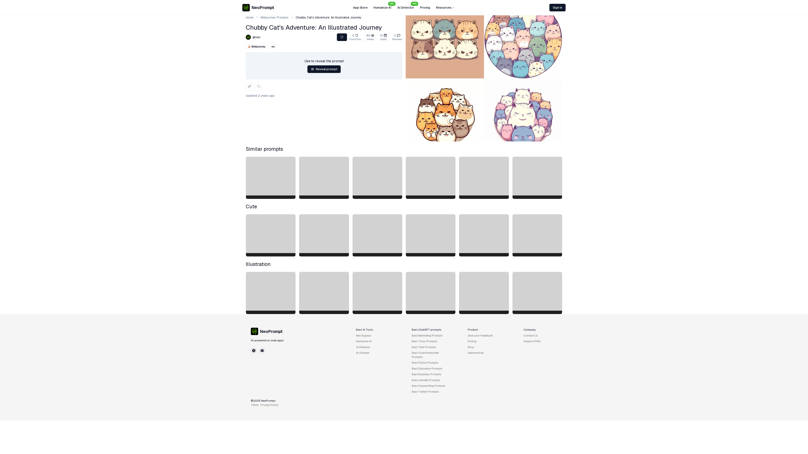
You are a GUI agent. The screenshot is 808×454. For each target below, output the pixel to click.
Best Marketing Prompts (427, 335)
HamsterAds (476, 352)
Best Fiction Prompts (425, 362)
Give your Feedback (480, 335)
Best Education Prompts (427, 368)
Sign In (557, 7)
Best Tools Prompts (424, 341)
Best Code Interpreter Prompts (425, 355)
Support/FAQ (532, 341)
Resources (444, 7)
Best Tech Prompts (424, 347)
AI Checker (362, 352)
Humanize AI (383, 6)
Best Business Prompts (426, 374)
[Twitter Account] (254, 351)
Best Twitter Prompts (425, 391)
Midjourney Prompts (274, 17)
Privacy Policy (269, 404)
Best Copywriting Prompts (428, 385)
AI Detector (407, 6)
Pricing (425, 7)
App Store (360, 7)
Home (250, 17)
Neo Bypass (363, 335)
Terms (255, 404)
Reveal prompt (326, 69)
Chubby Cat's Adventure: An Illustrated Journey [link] (328, 17)
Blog (471, 347)
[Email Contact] (262, 351)
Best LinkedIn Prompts (426, 380)
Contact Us (531, 335)
